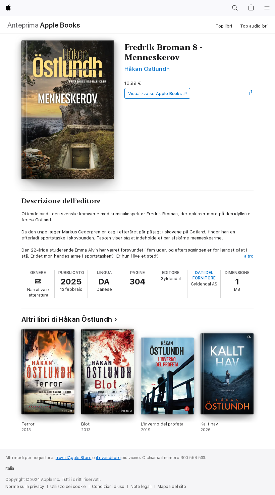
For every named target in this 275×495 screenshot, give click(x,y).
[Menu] (267, 8)
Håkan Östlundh (147, 68)
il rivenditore (108, 457)
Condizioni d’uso (108, 486)
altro (249, 256)
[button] (235, 8)
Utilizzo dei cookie (68, 486)
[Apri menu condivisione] (251, 93)
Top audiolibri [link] (254, 26)
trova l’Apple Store (74, 457)
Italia (9, 468)
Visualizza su (155, 93)
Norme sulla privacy (24, 486)
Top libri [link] (224, 26)
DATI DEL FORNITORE (204, 275)
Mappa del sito (172, 486)
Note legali (141, 486)
